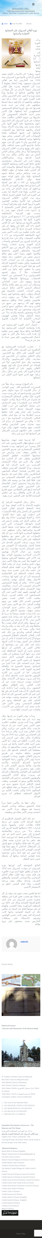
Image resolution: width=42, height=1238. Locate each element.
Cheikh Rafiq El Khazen (10, 1200)
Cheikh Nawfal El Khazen (11, 1174)
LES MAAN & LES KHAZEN (15, 1111)
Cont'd (31, 1160)
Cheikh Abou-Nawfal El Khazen (13, 1180)
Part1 (7, 1157)
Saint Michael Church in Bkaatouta (14, 1082)
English (22, 1151)
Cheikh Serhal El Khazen (11, 1197)
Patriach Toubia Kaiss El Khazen (13, 1154)
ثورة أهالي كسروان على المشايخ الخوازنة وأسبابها (20, 1134)
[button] (33, 4)
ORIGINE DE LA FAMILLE (14, 1114)
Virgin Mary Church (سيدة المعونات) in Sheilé (18, 1094)
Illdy (23, 1234)
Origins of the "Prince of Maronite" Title (16, 1137)
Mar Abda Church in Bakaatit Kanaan (15, 1080)
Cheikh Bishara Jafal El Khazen (13, 1163)
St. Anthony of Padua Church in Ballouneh (17, 1077)
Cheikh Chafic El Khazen (11, 1191)
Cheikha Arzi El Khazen (10, 1206)
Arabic (16, 1157)
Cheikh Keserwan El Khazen (12, 1194)
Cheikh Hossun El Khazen (11, 1177)
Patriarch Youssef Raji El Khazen (14, 1165)
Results (29, 24)
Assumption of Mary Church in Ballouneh (17, 1097)
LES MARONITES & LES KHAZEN (18, 1108)
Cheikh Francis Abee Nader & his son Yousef (18, 1183)
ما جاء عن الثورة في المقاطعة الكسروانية (17, 1131)
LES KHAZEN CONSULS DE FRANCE (19, 1105)
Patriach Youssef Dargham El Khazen (15, 1160)
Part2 (11, 1157)
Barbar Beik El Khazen (10, 1151)
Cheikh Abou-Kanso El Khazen (13, 1186)
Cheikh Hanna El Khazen (11, 1203)
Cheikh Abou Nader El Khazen (13, 1188)
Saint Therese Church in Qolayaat (14, 1085)
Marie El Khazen (8, 1209)
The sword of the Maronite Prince (16, 1103)
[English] (23, 1197)
